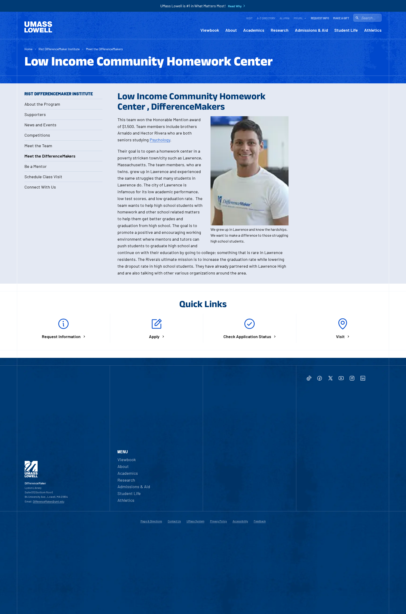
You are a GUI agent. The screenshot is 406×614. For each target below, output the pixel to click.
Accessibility (240, 521)
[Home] (38, 27)
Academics (253, 30)
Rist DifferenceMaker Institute (59, 49)
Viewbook (209, 30)
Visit (249, 18)
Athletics (373, 30)
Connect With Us (40, 186)
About (231, 30)
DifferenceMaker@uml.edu (48, 501)
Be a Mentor (35, 166)
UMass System (195, 521)
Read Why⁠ (235, 6)
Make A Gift (341, 18)
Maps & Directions (151, 521)
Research (280, 30)
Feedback (260, 521)
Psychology (160, 139)
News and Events (40, 124)
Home (28, 49)
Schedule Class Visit (43, 176)
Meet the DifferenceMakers (104, 49)
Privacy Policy (218, 521)
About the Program (42, 104)
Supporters (35, 114)
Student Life (346, 30)
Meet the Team (38, 145)
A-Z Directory (266, 18)
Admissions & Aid (311, 30)
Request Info (320, 18)
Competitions (37, 135)
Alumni (284, 18)
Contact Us (174, 521)
